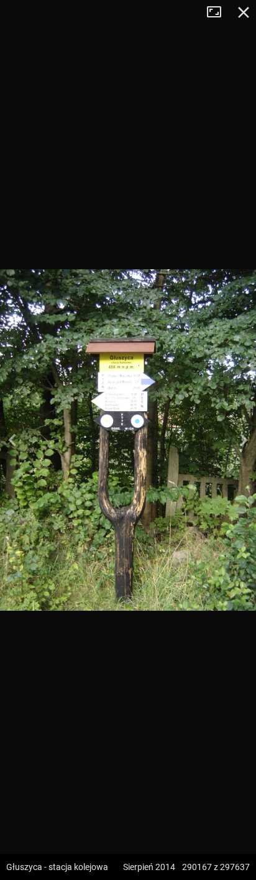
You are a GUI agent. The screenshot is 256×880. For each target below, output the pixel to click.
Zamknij (243, 12)
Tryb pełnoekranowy (218, 12)
